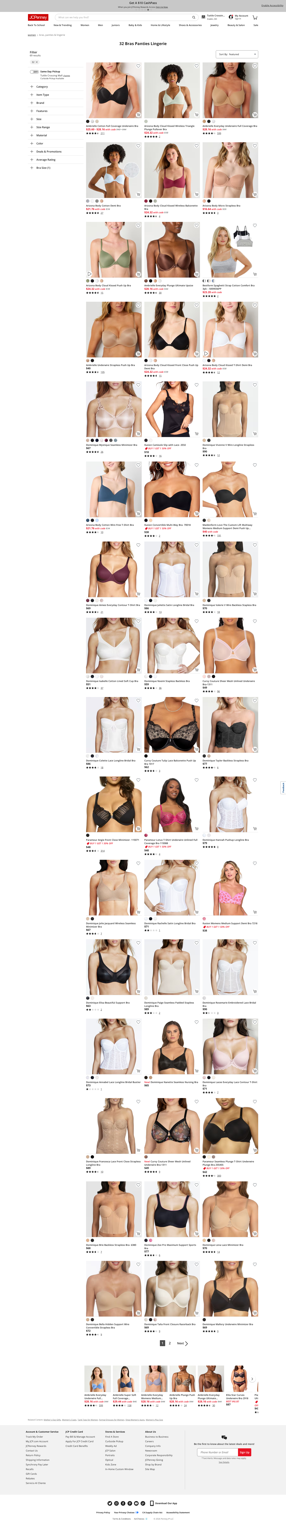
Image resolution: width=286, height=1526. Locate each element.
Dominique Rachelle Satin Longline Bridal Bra (169, 923)
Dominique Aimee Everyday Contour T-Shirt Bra (113, 605)
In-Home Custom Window (119, 1469)
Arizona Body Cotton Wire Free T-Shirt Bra (110, 524)
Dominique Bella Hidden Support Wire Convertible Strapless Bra (107, 1326)
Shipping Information (37, 1459)
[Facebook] (123, 1503)
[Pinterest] (130, 1503)
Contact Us (32, 1450)
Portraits (110, 1455)
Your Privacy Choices (124, 1512)
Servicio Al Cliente (36, 1483)
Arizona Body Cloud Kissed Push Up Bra (108, 285)
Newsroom (151, 1450)
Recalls (30, 1469)
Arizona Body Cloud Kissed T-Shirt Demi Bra (227, 365)
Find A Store (112, 1436)
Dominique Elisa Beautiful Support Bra (108, 1002)
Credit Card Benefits (77, 1446)
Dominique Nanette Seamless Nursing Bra (171, 1082)
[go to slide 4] (145, 10)
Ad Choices (139, 1518)
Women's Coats (69, 1419)
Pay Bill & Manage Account (80, 1436)
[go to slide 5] (148, 10)
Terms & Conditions (122, 1518)
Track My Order (34, 1436)
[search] (195, 17)
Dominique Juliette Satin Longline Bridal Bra (169, 605)
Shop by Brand (153, 1464)
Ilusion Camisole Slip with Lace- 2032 (165, 444)
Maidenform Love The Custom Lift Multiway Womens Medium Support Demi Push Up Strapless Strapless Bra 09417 (227, 526)
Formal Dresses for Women (111, 1419)
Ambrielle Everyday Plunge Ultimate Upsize (168, 285)
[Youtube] (136, 1503)
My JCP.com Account (37, 1441)
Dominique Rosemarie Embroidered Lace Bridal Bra (229, 1004)
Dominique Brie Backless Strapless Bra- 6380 (111, 1244)
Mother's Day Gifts (52, 1419)
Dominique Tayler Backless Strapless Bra (225, 760)
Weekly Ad (111, 1446)
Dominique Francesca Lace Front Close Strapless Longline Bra (113, 1163)
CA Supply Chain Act (152, 1512)
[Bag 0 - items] (255, 17)
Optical (109, 1459)
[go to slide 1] (136, 10)
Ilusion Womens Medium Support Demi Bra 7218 (230, 923)
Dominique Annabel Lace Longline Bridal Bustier (113, 1082)
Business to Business (156, 1436)
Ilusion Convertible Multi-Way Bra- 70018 (167, 524)
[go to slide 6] (151, 10)
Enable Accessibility (272, 5)
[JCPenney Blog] (143, 1503)
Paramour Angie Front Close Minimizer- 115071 (112, 839)
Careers (149, 1441)
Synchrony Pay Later (37, 1464)
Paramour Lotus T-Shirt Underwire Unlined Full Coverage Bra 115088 (170, 841)
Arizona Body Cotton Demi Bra (103, 205)
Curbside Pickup (114, 1441)
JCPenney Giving (154, 1459)
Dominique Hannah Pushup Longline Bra (226, 839)
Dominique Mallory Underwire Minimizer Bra (228, 1324)
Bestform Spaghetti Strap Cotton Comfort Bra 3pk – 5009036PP (229, 287)
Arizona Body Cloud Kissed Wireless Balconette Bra (171, 207)
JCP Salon (110, 1450)
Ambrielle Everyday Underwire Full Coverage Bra (230, 126)
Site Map (150, 1469)
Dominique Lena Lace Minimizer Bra (223, 1244)
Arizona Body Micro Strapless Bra (221, 205)
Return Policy (33, 1455)
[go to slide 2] (139, 10)
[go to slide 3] (142, 10)
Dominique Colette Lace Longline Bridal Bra (110, 760)
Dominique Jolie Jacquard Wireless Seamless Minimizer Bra (111, 925)
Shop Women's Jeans (135, 1419)
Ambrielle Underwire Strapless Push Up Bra (110, 365)
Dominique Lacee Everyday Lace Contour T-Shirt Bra (230, 1084)
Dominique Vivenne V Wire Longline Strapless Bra (228, 446)
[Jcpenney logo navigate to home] (38, 17)
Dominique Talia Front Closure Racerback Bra (169, 1324)
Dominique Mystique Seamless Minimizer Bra (111, 444)
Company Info (153, 1446)
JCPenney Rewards (36, 1446)
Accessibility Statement (178, 1512)
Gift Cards (31, 1473)
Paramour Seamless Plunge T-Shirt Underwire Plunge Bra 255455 (228, 1163)
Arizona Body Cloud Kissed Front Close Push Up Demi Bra (171, 366)
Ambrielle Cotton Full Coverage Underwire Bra (112, 126)
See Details (224, 1462)
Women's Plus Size (154, 1419)
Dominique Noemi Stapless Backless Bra (167, 681)
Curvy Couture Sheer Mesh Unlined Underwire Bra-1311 (229, 682)
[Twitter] (110, 1503)
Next (180, 1343)
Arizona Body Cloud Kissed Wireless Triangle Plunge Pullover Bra (169, 127)
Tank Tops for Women (88, 1419)
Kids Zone (110, 1464)
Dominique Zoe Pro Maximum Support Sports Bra (170, 1246)
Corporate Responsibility (158, 1455)
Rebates (30, 1478)
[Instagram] (117, 1503)
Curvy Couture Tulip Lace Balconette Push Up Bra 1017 (170, 762)
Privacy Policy (103, 1512)
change (66, 75)
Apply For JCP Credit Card (80, 1441)
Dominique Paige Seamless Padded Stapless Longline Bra (169, 1004)
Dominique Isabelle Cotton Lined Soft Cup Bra (112, 681)
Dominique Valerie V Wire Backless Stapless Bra (229, 605)
